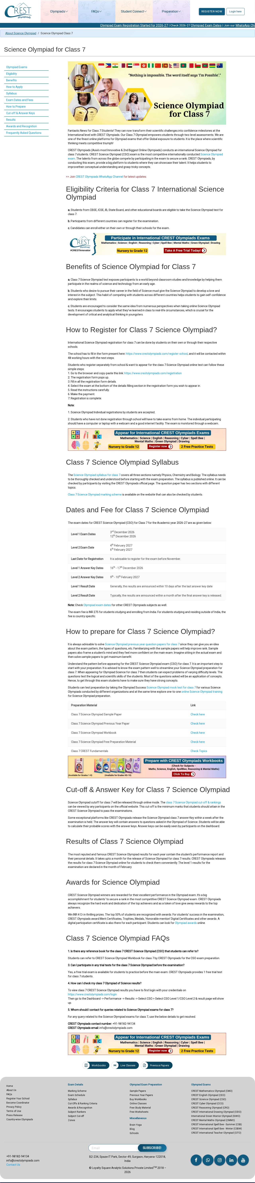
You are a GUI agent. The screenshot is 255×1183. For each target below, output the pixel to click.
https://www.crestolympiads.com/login (92, 994)
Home (9, 1086)
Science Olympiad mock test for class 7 (171, 687)
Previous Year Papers (141, 1095)
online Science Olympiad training (201, 691)
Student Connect (132, 11)
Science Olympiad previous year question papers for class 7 (142, 644)
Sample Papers (138, 1091)
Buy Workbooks (138, 1099)
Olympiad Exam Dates (172, 25)
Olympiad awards (186, 922)
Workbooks (99, 1065)
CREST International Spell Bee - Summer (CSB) (216, 1124)
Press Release (14, 1115)
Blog (132, 1129)
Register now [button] (211, 11)
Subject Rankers (77, 1112)
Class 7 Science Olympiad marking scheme (95, 494)
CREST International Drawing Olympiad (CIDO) (216, 1112)
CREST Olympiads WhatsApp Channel (99, 176)
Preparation (170, 11)
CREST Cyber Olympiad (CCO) (207, 1103)
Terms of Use (13, 1111)
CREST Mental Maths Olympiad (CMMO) (213, 1120)
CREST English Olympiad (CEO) (208, 1095)
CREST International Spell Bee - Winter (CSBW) (216, 1128)
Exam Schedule (76, 1095)
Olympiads (57, 11)
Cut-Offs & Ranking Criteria (82, 1103)
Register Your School (17, 1098)
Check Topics (199, 751)
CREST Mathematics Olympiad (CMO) (211, 1091)
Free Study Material (140, 1107)
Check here (198, 714)
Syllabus (72, 1099)
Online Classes (138, 1103)
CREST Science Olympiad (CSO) (208, 1099)
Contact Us (13, 1164)
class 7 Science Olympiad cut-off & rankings (193, 802)
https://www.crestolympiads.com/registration (153, 373)
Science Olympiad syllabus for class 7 (97, 475)
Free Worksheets (139, 1112)
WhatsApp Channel (215, 25)
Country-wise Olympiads (19, 1119)
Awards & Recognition (80, 1107)
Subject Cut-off (76, 1116)
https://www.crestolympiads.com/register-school (157, 353)
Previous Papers (159, 1065)
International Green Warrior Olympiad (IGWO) (215, 1116)
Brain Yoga (136, 1124)
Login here (235, 11)
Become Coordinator (17, 1102)
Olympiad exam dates (97, 605)
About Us (11, 1090)
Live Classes (128, 1065)
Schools (134, 1133)
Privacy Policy (14, 1107)
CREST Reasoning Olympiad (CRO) (210, 1107)
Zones (71, 1120)
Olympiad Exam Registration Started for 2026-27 (100, 25)
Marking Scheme (77, 1091)
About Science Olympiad (20, 33)
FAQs (95, 11)
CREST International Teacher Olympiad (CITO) (216, 1132)
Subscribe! (152, 1148)
